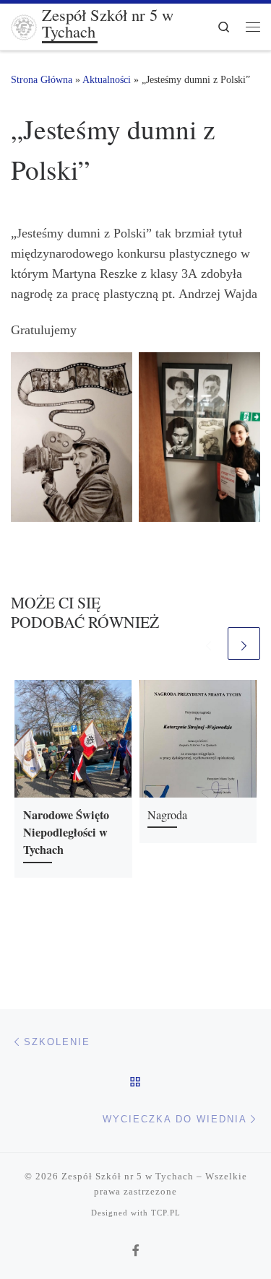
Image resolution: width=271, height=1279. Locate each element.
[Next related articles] (244, 643)
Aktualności (106, 79)
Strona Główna (41, 79)
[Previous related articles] (208, 643)
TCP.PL (166, 1212)
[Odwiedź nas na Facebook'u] (135, 1251)
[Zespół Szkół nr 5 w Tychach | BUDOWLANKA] (24, 24)
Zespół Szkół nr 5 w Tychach (127, 1176)
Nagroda (167, 815)
